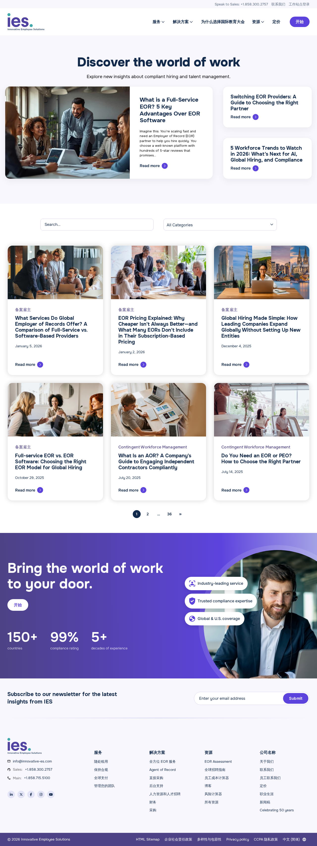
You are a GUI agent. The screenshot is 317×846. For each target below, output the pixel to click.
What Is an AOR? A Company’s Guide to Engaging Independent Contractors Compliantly (156, 462)
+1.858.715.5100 (37, 778)
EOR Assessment (218, 761)
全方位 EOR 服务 (162, 761)
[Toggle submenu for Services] (162, 21)
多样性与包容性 (209, 839)
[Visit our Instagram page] (41, 794)
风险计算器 (213, 794)
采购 (152, 810)
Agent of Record (162, 769)
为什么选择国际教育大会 (223, 21)
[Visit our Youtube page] (50, 794)
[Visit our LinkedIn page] (11, 794)
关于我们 (267, 761)
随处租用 (101, 761)
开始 (300, 21)
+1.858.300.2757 (38, 769)
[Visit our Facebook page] (31, 794)
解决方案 (181, 21)
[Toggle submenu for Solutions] (191, 21)
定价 (276, 21)
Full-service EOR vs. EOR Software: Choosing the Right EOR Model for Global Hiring (50, 462)
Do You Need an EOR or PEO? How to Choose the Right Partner (261, 459)
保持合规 (101, 769)
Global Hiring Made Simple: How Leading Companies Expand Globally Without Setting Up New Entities (260, 327)
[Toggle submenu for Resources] (262, 21)
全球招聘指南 (215, 769)
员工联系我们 (270, 778)
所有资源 (211, 802)
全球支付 (101, 778)
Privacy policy (237, 839)
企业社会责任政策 (178, 839)
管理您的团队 (104, 786)
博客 (208, 786)
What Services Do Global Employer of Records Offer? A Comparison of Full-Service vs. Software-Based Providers (51, 327)
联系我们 (267, 769)
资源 (256, 21)
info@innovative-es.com (32, 761)
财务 (152, 802)
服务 (156, 21)
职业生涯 (267, 794)
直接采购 (156, 778)
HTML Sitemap (147, 839)
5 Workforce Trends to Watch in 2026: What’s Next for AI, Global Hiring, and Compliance (266, 154)
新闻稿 (265, 802)
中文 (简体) (291, 839)
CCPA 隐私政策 (266, 839)
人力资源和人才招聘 (165, 794)
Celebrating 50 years (277, 810)
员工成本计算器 (217, 778)
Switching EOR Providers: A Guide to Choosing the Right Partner (264, 103)
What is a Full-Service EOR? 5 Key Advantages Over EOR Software (170, 110)
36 (169, 514)
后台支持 (156, 786)
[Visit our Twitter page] (21, 794)
